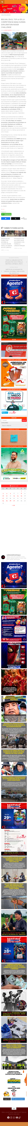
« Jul (13, 505)
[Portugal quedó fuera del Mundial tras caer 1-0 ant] (14, 682)
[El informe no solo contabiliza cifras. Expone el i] (14, 736)
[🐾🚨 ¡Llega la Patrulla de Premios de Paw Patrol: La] (14, 602)
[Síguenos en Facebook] (8, 1117)
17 (3, 498)
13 (14, 496)
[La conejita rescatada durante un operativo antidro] (14, 1030)
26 (10, 500)
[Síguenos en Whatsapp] (14, 1117)
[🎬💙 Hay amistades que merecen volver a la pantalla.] (14, 629)
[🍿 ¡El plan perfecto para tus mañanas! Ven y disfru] (14, 950)
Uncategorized (6, 15)
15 (21, 496)
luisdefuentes (8, 30)
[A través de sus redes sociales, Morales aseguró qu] (14, 923)
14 (18, 496)
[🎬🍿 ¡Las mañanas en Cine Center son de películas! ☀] (14, 816)
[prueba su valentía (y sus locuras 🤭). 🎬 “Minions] (14, 1083)
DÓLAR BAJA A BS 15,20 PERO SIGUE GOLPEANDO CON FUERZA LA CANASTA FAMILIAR (19, 242)
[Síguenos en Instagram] (11, 1117)
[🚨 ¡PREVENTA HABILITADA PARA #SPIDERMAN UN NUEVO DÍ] (14, 655)
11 (6, 496)
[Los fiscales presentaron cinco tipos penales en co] (14, 709)
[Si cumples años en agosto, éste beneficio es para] (14, 575)
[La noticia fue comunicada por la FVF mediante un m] (14, 1003)
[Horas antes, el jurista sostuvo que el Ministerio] (14, 762)
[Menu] (26, 2)
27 (14, 500)
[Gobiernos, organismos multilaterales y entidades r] (14, 1057)
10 (3, 496)
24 (3, 500)
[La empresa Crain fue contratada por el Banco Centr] (14, 789)
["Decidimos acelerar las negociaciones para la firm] (14, 869)
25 (6, 500)
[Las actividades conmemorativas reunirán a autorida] (14, 843)
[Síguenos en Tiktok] (20, 1117)
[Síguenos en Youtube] (17, 1117)
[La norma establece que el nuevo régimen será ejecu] (14, 976)
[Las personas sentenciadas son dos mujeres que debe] (14, 896)
